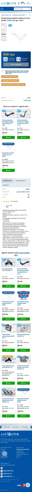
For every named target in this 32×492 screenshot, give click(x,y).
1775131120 (27, 100)
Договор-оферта (5, 481)
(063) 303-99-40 (8, 471)
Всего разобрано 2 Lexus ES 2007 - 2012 (13, 84)
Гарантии (3, 449)
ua (30, 3)
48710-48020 (25, 427)
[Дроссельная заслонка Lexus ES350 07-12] (8, 328)
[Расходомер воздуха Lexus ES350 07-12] (8, 359)
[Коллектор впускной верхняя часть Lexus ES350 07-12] (23, 359)
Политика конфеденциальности (9, 479)
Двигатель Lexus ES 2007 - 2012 (14, 70)
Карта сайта (4, 457)
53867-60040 (7, 427)
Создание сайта (5, 490)
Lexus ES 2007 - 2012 (23, 191)
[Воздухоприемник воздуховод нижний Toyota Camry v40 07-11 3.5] (23, 113)
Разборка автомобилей (22, 449)
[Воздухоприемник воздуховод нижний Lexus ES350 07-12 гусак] (8, 113)
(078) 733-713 (7, 473)
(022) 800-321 (8, 476)
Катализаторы (20, 452)
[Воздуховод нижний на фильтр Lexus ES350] (8, 146)
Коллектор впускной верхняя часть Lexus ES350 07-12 (23, 367)
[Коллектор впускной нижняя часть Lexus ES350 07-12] (8, 392)
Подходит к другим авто (10, 80)
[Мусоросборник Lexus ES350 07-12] (23, 328)
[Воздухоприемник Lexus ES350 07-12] (8, 262)
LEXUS (27, 189)
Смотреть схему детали (10, 76)
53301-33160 (16, 427)
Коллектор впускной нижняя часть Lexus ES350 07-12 (8, 400)
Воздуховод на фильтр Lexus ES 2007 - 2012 (16, 72)
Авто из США (19, 447)
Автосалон (19, 451)
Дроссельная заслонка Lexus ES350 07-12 (8, 336)
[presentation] (8, 36)
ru (28, 3)
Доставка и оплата (6, 447)
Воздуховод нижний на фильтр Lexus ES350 (8, 303)
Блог (17, 457)
